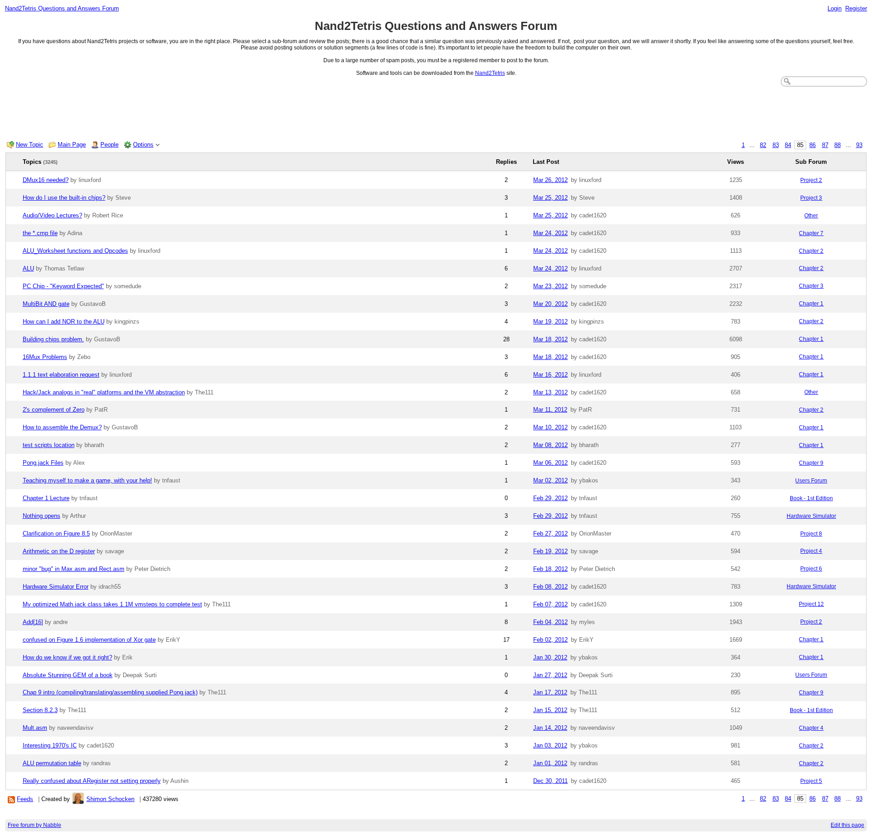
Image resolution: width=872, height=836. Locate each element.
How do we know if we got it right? (67, 657)
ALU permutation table (52, 763)
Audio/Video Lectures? (52, 215)
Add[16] (33, 622)
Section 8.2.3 (40, 710)
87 (825, 145)
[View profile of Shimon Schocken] (78, 799)
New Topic (29, 144)
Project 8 (811, 534)
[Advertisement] (436, 111)
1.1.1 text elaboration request (61, 374)
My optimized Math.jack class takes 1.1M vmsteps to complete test (112, 604)
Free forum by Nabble (34, 825)
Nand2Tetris (490, 73)
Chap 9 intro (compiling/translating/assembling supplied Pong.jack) (110, 692)
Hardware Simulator (811, 516)
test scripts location (48, 445)
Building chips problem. (53, 339)
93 (859, 145)
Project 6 (811, 569)
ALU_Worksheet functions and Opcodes (75, 250)
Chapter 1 (811, 303)
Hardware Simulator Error (56, 586)
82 (763, 145)
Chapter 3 (811, 286)
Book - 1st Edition (811, 498)
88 (837, 145)
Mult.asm (35, 727)
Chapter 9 (811, 463)
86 (812, 145)
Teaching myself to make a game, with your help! (87, 480)
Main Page (72, 144)
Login (834, 8)
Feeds (25, 799)
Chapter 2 (811, 251)
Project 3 (811, 198)
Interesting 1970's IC (50, 745)
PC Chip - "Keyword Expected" (63, 286)
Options (143, 144)
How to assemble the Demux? (62, 427)
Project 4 (811, 551)
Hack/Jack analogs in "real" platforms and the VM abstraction (104, 392)
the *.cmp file (40, 233)
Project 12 (811, 604)
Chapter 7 (811, 233)
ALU (28, 268)
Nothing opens (41, 515)
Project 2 (811, 180)
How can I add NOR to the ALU (63, 321)
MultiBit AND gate (46, 303)
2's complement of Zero (53, 409)
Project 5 (811, 781)
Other (811, 215)
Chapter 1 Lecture (46, 498)
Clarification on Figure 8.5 (56, 533)
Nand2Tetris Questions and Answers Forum (62, 8)
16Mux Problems (45, 357)
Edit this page (847, 825)
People (109, 144)
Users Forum (811, 480)
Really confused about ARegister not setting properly (92, 780)
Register (856, 8)
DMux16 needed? (46, 180)
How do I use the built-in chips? (64, 197)
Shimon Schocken (110, 799)
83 (776, 145)
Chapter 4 (811, 728)
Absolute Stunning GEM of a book (68, 675)
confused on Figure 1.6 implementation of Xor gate (89, 639)
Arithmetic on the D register (59, 551)
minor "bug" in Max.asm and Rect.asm (73, 569)
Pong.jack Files (43, 462)
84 (788, 145)
